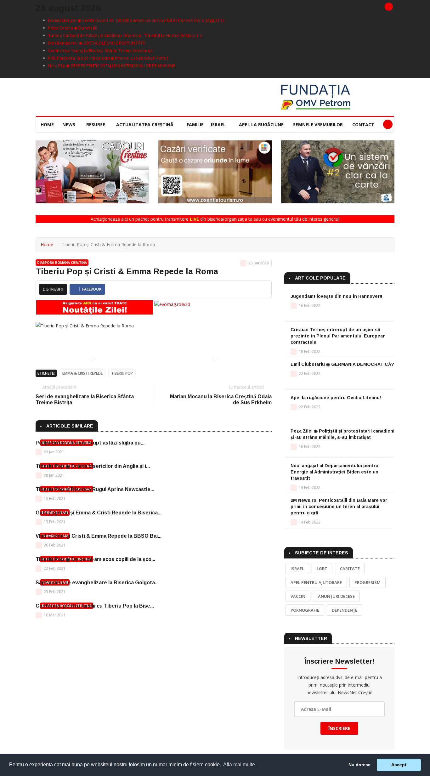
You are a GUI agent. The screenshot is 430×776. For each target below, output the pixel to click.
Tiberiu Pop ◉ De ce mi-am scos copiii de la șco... (95, 559)
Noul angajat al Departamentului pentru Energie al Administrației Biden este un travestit (334, 472)
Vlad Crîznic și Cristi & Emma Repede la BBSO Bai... (98, 536)
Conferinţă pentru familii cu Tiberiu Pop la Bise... (95, 606)
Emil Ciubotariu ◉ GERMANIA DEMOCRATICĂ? (342, 364)
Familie (195, 124)
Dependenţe (344, 610)
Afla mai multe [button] (239, 764)
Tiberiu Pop (122, 373)
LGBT (322, 568)
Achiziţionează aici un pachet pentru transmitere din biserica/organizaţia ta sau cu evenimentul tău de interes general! (215, 219)
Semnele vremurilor (318, 124)
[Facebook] (389, 7)
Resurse (96, 124)
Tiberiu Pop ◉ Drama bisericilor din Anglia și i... (93, 466)
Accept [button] (398, 764)
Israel (219, 124)
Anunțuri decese (336, 596)
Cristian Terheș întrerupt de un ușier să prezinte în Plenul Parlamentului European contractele (338, 336)
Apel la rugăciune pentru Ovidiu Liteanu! (336, 397)
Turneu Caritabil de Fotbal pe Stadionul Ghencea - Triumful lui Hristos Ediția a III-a (125, 35)
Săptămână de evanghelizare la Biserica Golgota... (97, 582)
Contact (363, 124)
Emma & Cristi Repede (82, 373)
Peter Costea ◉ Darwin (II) (72, 28)
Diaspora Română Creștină (62, 262)
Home (47, 124)
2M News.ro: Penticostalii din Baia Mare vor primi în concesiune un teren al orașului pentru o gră (339, 506)
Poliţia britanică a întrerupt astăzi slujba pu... (90, 442)
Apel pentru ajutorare (316, 582)
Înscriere (339, 728)
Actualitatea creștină (145, 124)
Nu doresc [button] (359, 764)
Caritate (350, 568)
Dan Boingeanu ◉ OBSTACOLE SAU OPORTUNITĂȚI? (96, 43)
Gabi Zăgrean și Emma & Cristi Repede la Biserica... (98, 512)
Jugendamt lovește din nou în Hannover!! (336, 296)
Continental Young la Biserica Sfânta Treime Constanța (100, 50)
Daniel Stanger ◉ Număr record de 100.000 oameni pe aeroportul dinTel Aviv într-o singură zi (135, 20)
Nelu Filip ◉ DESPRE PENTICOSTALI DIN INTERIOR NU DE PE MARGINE (111, 65)
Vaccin (298, 596)
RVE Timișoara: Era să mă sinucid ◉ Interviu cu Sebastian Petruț (108, 58)
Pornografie (305, 610)
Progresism (367, 582)
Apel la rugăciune (261, 124)
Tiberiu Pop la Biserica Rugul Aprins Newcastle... (95, 489)
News (69, 124)
